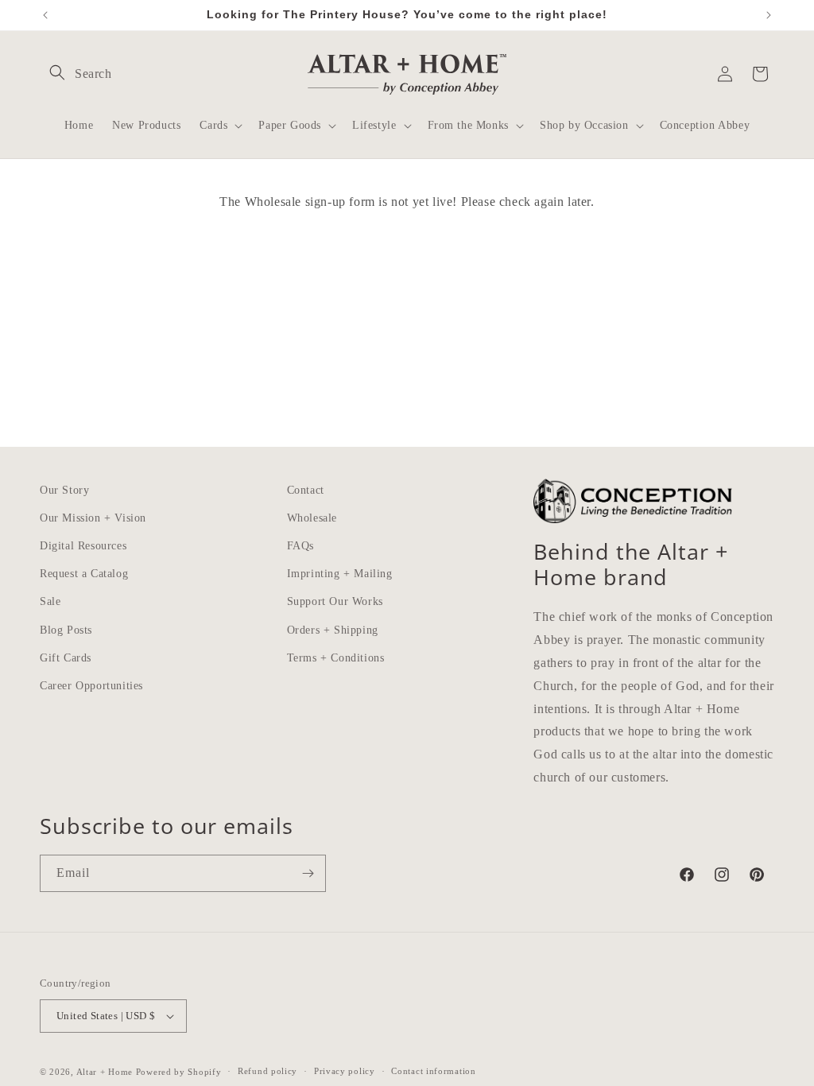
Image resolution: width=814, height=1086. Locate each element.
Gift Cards (65, 658)
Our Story (64, 490)
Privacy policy (344, 1071)
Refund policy (267, 1071)
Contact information (433, 1071)
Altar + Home (104, 1071)
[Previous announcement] (45, 15)
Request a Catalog (84, 574)
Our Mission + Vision (93, 518)
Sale (50, 601)
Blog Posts (66, 630)
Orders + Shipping (332, 630)
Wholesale (312, 518)
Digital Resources (83, 546)
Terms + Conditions (336, 658)
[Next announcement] (768, 15)
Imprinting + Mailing (340, 574)
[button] (57, 72)
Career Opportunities (91, 686)
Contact (305, 490)
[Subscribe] (307, 873)
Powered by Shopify (179, 1071)
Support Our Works (335, 601)
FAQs (300, 546)
